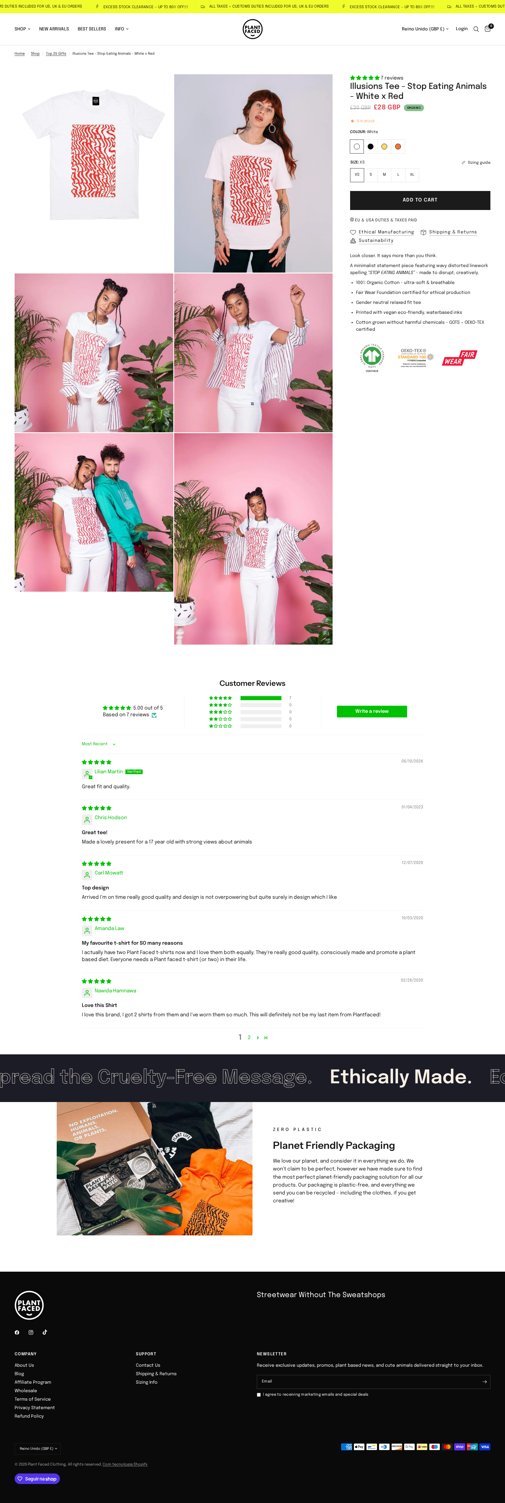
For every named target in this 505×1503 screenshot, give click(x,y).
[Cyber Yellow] (384, 146)
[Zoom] (161, 86)
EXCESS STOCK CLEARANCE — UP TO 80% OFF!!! (115, 7)
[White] (357, 146)
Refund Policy (29, 1416)
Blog (19, 1374)
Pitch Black (371, 147)
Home (20, 54)
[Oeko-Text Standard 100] (416, 358)
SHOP (20, 29)
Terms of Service (33, 1399)
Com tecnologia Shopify (125, 1464)
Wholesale (26, 1391)
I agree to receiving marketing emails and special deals (315, 1395)
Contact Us (148, 1365)
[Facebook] (21, 1332)
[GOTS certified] (372, 358)
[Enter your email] (484, 1382)
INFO (119, 29)
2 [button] (249, 1037)
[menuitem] (25, 29)
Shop (35, 54)
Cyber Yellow (384, 147)
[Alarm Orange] (398, 146)
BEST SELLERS (92, 29)
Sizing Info (147, 1382)
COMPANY (26, 1354)
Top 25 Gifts (56, 54)
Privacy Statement (35, 1408)
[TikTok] (49, 1332)
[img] (96, 762)
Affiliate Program (33, 1382)
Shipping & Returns (156, 1374)
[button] (365, 78)
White (357, 147)
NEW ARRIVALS (54, 29)
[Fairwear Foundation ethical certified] (460, 358)
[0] (486, 29)
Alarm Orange (398, 147)
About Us (24, 1365)
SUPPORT (146, 1354)
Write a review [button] (372, 711)
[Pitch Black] (371, 146)
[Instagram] (35, 1332)
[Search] (476, 29)
